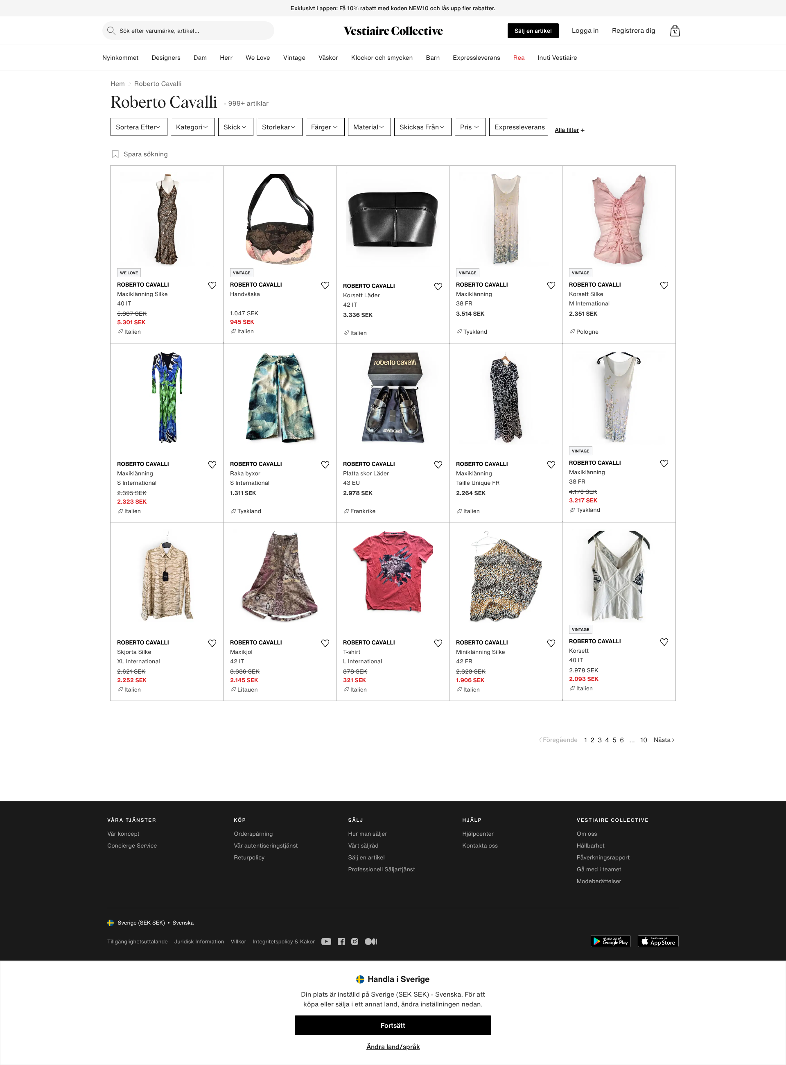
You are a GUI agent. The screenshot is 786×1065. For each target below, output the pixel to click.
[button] (675, 30)
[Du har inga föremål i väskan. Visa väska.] (675, 30)
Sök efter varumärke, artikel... (159, 30)
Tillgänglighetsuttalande (137, 941)
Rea (519, 57)
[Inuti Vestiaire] (583, 57)
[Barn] (446, 57)
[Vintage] (312, 57)
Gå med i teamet (599, 869)
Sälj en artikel (533, 30)
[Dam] (213, 57)
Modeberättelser (599, 881)
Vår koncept (123, 834)
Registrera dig (633, 30)
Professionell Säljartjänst (381, 869)
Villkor (238, 941)
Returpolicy (249, 857)
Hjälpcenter (478, 834)
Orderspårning (253, 834)
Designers (166, 57)
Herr (226, 57)
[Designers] (187, 57)
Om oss (587, 834)
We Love (258, 57)
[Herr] (239, 57)
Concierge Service (132, 845)
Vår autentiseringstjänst (266, 845)
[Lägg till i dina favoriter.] (212, 285)
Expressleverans (476, 57)
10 (643, 740)
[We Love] (276, 57)
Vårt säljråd (363, 845)
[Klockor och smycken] (419, 57)
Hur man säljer (367, 834)
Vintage (294, 57)
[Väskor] (344, 57)
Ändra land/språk (393, 1046)
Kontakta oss (480, 845)
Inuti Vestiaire (557, 57)
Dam (200, 57)
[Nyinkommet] (145, 57)
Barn (433, 57)
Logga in (585, 30)
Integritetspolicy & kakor (284, 941)
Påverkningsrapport (603, 857)
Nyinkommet (120, 57)
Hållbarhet (591, 845)
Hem (118, 83)
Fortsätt (393, 1025)
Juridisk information (199, 941)
